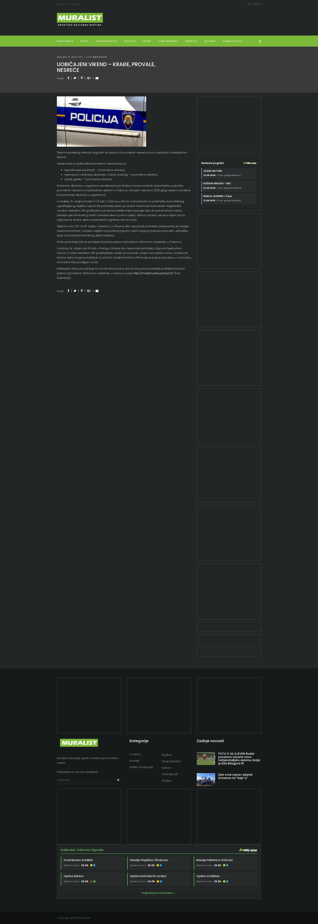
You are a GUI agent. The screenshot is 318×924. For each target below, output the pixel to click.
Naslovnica (65, 41)
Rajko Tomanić (100, 56)
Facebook (255, 4)
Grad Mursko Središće (78, 860)
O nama (74, 4)
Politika (130, 41)
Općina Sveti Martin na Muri (148, 876)
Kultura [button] (210, 41)
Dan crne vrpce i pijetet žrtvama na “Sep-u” (235, 776)
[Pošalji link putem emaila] (97, 78)
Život (84, 41)
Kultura (166, 768)
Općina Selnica (73, 876)
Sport (147, 41)
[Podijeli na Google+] (89, 78)
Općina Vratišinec (208, 876)
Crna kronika (168, 41)
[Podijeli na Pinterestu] (82, 78)
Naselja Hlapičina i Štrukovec (149, 860)
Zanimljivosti (232, 41)
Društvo (191, 41)
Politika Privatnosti (141, 767)
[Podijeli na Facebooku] (68, 78)
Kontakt (61, 4)
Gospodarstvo (106, 41)
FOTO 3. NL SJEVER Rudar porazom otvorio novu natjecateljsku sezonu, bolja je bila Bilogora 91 (239, 759)
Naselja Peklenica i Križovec (214, 860)
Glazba (166, 780)
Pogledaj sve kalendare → (159, 893)
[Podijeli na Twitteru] (75, 78)
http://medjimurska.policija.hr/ (153, 273)
